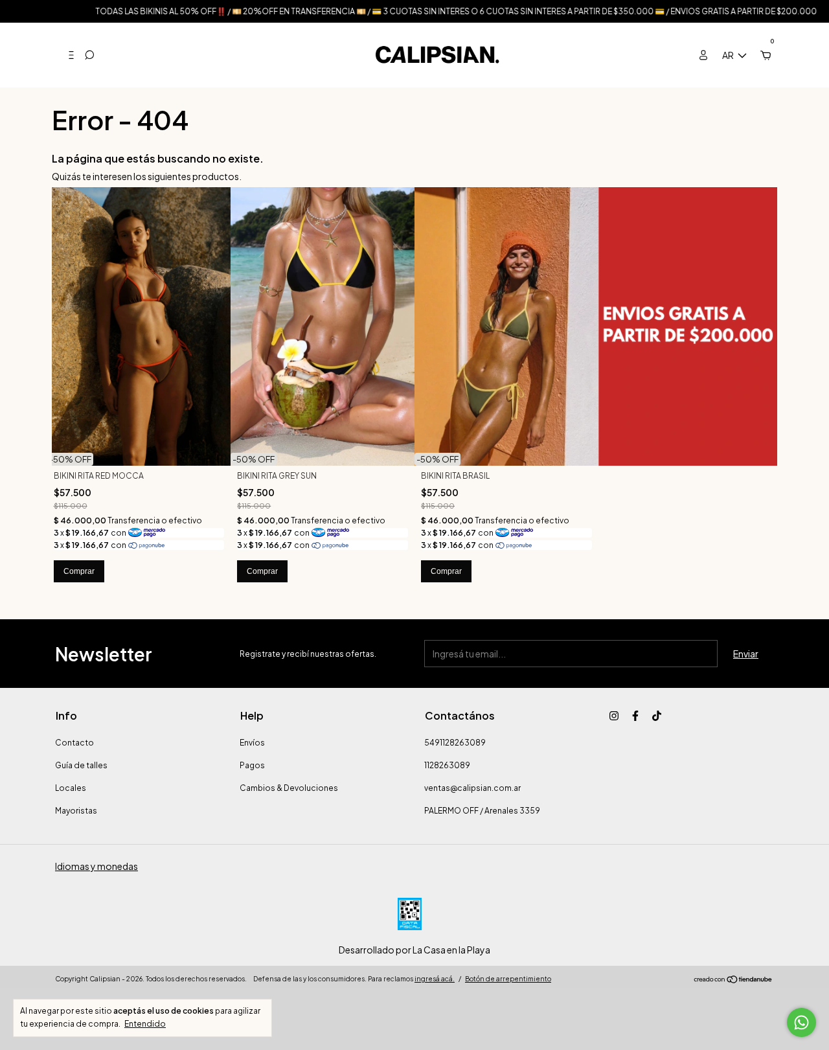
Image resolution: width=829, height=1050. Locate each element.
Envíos (252, 743)
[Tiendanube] (733, 980)
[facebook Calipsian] (635, 716)
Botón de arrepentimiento (508, 979)
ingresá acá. (434, 979)
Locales (70, 788)
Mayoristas (76, 811)
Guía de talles (81, 765)
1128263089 (447, 765)
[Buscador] (89, 55)
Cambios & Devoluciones (289, 788)
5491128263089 (455, 743)
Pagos (252, 765)
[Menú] (66, 55)
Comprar (79, 571)
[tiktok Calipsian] (657, 716)
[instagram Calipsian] (614, 716)
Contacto (74, 743)
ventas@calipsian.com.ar (472, 788)
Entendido (145, 1024)
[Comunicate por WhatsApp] (801, 1022)
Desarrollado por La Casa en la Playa (414, 949)
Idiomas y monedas (96, 866)
